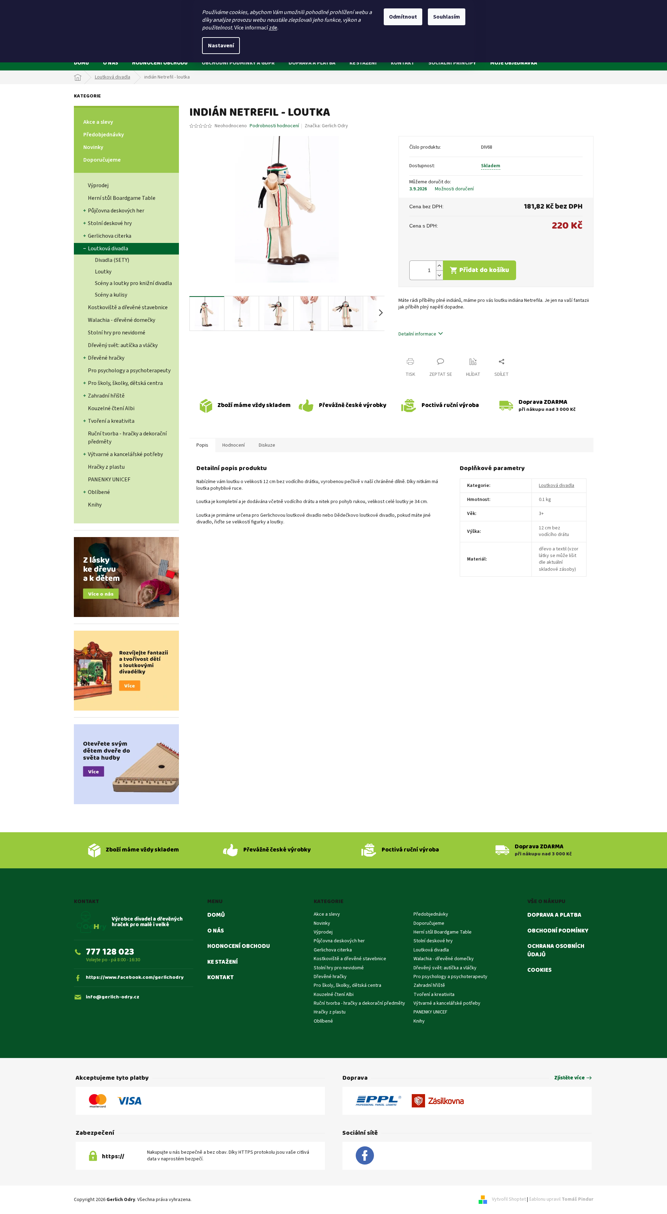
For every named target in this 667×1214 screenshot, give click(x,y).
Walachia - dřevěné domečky (121, 320)
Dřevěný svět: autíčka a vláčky (123, 345)
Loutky (103, 272)
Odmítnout (403, 17)
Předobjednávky (103, 134)
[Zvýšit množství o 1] (439, 265)
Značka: (326, 125)
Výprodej (98, 185)
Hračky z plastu (106, 467)
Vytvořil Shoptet (509, 1199)
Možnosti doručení (454, 189)
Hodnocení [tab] (233, 445)
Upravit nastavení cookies (220, 1199)
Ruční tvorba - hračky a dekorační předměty (127, 438)
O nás (215, 931)
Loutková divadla (108, 248)
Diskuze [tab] (267, 445)
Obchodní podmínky (558, 931)
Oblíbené (99, 492)
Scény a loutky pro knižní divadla (133, 283)
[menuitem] (81, 62)
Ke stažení (222, 962)
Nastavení (221, 45)
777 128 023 (110, 951)
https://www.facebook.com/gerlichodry (135, 977)
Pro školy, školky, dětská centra (125, 383)
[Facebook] (365, 1155)
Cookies (539, 970)
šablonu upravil (561, 1199)
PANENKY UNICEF (109, 479)
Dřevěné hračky (106, 358)
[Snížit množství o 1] (439, 275)
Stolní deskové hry (110, 223)
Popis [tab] (202, 445)
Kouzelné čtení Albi (111, 408)
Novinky (93, 147)
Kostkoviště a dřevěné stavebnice (128, 307)
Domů (216, 915)
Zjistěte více (569, 1078)
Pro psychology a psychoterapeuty (129, 370)
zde (273, 28)
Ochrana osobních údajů (555, 950)
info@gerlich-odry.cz (112, 997)
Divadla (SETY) (112, 260)
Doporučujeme (102, 160)
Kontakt (220, 978)
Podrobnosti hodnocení (274, 126)
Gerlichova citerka (109, 236)
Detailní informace (417, 334)
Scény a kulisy (111, 295)
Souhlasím (446, 17)
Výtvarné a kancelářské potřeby (125, 454)
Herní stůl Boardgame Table (121, 198)
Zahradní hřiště (106, 396)
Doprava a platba (554, 915)
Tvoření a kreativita (111, 421)
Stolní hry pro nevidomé (116, 333)
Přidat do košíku (484, 270)
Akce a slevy (98, 122)
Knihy (95, 505)
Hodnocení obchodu (238, 946)
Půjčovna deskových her (116, 211)
